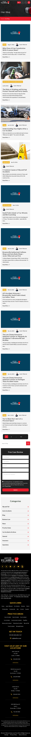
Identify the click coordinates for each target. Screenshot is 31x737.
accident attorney (15, 577)
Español (27, 609)
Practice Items (6, 528)
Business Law (6, 519)
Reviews (23, 606)
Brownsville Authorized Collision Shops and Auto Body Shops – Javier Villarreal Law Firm (14, 254)
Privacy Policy (8, 486)
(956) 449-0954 (16, 694)
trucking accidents (12, 578)
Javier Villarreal (9, 606)
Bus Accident (23, 617)
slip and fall (3, 583)
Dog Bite (25, 620)
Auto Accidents (7, 511)
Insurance (5, 540)
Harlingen (14, 575)
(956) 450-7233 (19, 596)
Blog (3, 515)
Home (2, 18)
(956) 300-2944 (16, 659)
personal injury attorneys (20, 572)
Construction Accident (16, 620)
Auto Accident (7, 617)
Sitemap (6, 734)
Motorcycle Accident (7, 623)
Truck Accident (11, 626)
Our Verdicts (17, 606)
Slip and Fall (5, 506)
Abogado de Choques (6, 591)
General (4, 536)
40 (21, 437)
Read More (6, 57)
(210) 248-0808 (16, 676)
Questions (5, 545)
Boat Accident (16, 617)
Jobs (18, 609)
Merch (27, 606)
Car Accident (7, 620)
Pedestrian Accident (17, 623)
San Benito (21, 575)
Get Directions (15, 662)
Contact (22, 609)
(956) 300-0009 (7, 598)
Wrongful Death (19, 626)
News (4, 523)
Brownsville (3, 573)
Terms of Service (23, 734)
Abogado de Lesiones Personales (16, 590)
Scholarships (5, 609)
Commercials (12, 609)
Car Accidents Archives (9, 532)
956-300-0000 (16, 711)
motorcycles (4, 581)
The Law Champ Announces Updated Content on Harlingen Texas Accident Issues (14, 379)
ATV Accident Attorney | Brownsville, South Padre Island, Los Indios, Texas (14, 295)
